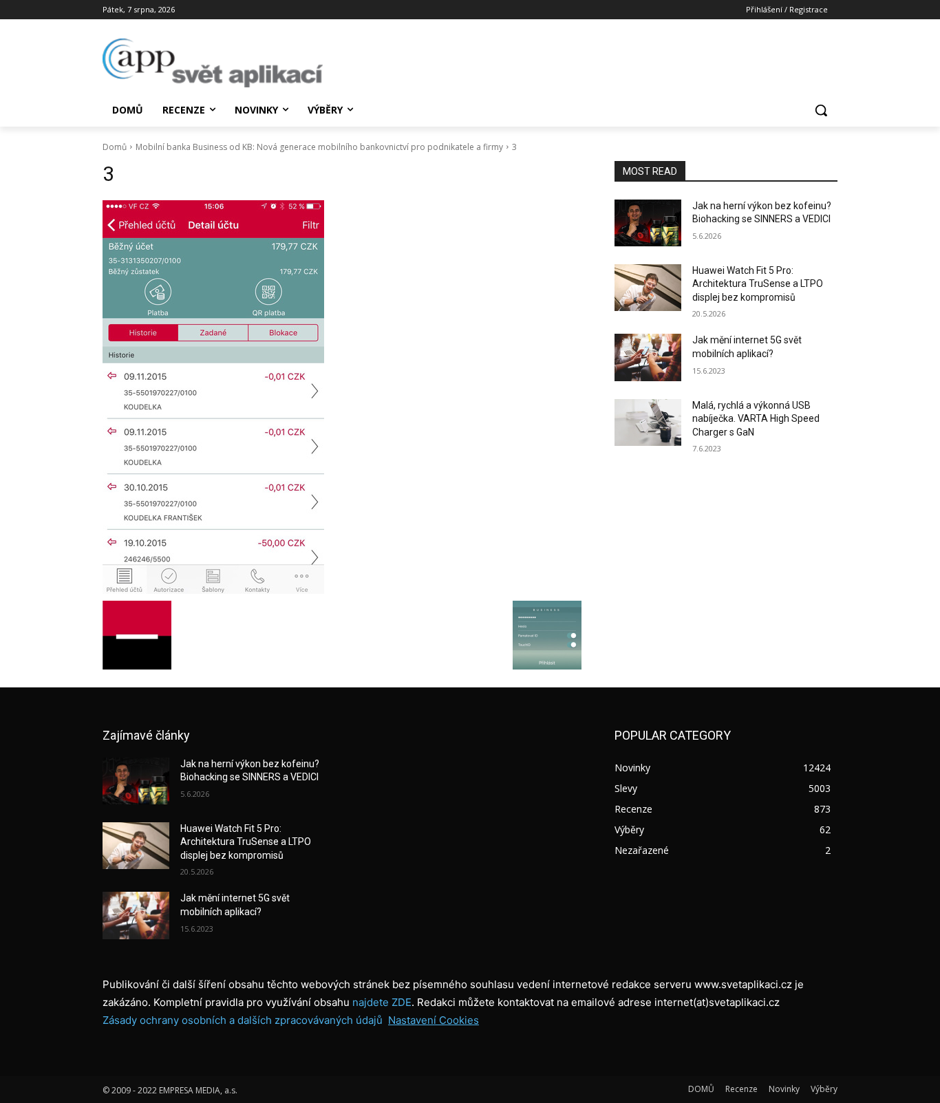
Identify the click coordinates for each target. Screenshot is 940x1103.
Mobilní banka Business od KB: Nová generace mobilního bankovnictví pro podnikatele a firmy (319, 147)
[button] (820, 110)
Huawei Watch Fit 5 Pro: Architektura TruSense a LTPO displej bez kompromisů (757, 284)
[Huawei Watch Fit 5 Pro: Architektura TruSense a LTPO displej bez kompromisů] (648, 287)
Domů (115, 147)
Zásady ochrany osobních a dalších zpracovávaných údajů (243, 1020)
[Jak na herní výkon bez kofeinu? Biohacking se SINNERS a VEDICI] (648, 223)
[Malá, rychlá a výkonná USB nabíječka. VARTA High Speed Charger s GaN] (648, 422)
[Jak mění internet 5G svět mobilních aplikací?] (648, 357)
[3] (342, 397)
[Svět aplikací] (213, 63)
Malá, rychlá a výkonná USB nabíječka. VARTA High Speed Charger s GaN (756, 419)
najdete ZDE (382, 1002)
